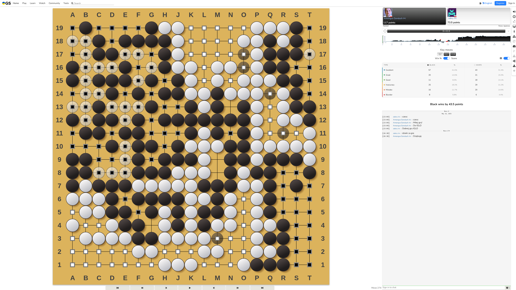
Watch (42, 3)
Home (16, 3)
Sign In (511, 3)
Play (24, 3)
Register (500, 3)
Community (54, 3)
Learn (32, 3)
